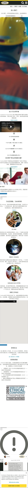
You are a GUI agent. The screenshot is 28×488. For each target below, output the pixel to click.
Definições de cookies (14, 482)
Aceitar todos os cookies (14, 485)
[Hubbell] (4, 2)
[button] (26, 3)
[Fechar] (26, 473)
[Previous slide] (0, 198)
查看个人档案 (17, 6)
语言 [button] (11, 6)
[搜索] (22, 3)
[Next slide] (1, 198)
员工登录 (24, 6)
